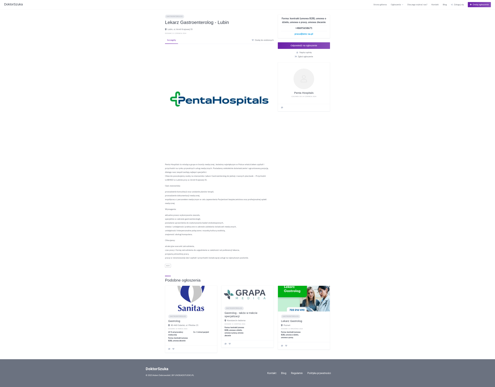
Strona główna (380, 5)
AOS (168, 265)
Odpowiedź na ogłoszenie (304, 45)
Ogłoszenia (396, 5)
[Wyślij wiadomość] (282, 107)
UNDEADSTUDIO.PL (184, 375)
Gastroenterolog (175, 16)
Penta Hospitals (304, 92)
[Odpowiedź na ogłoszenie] (169, 349)
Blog (445, 5)
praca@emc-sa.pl (304, 34)
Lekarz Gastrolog (291, 320)
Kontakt (435, 5)
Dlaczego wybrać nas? (417, 5)
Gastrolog (174, 320)
